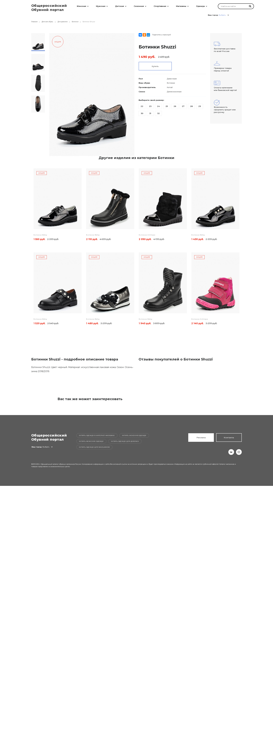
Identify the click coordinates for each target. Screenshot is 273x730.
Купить (155, 66)
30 (142, 113)
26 (175, 106)
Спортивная (160, 6)
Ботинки (75, 22)
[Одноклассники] (144, 35)
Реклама (201, 437)
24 (158, 106)
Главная (34, 22)
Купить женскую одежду (134, 435)
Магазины (181, 6)
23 (150, 106)
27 (183, 106)
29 (199, 106)
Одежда (200, 6)
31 (150, 113)
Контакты (229, 437)
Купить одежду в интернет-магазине (97, 435)
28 (191, 106)
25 (167, 106)
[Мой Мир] (148, 35)
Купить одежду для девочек (125, 441)
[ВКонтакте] (140, 35)
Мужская (100, 6)
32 (158, 113)
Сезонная (139, 6)
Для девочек (63, 22)
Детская (119, 6)
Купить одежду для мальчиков (94, 447)
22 (142, 106)
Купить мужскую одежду (91, 441)
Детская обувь (47, 22)
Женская (81, 6)
